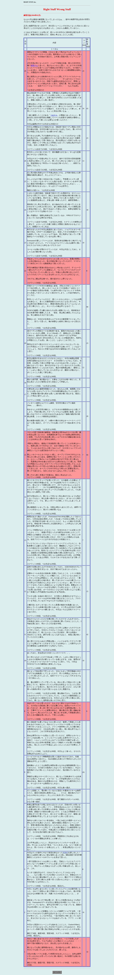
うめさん (53, 115)
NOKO (65, 853)
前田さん (34, 65)
